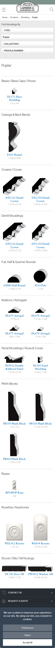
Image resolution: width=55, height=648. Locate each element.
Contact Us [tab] (15, 592)
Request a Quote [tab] (18, 601)
